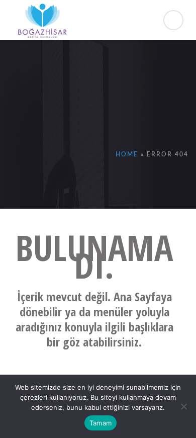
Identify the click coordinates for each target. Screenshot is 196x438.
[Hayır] (183, 406)
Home (127, 154)
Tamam (100, 423)
